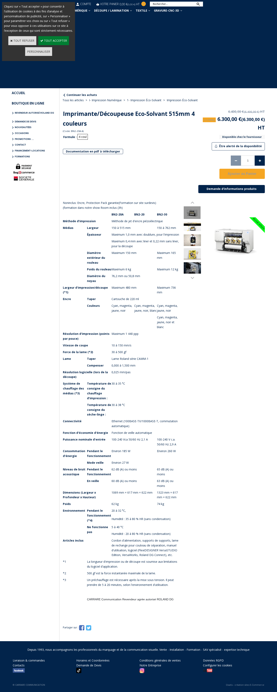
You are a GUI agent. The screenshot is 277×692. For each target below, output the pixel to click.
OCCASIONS (22, 133)
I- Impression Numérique (105, 100)
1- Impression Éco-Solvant (144, 100)
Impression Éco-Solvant (182, 100)
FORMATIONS (22, 156)
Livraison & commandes (29, 660)
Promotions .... (24, 139)
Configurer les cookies (217, 665)
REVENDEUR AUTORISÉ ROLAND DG (34, 112)
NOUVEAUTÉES (23, 127)
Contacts (19, 665)
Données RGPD (213, 660)
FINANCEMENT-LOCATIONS (30, 150)
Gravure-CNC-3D (166, 10)
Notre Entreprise (150, 665)
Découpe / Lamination (111, 10)
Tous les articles (73, 100)
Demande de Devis (25, 121)
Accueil (18, 93)
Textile (141, 10)
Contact (20, 144)
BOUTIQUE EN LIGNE (28, 103)
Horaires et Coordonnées (93, 660)
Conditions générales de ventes (160, 660)
